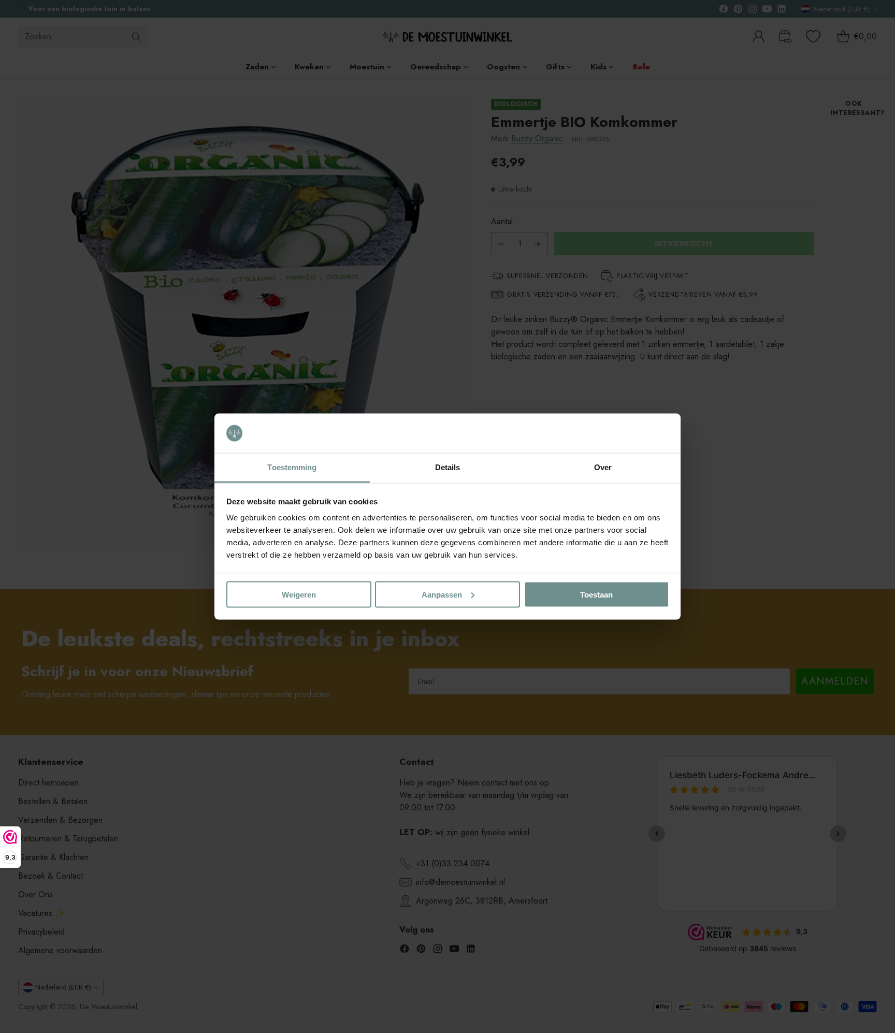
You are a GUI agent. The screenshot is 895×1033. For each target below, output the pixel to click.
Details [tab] (447, 467)
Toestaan (596, 594)
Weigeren (299, 594)
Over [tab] (603, 467)
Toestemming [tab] (291, 467)
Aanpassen (442, 594)
